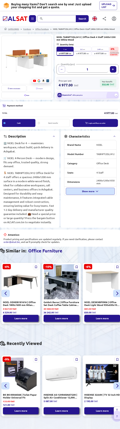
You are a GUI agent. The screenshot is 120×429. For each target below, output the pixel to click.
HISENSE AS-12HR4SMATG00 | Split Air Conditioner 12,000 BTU (60, 396)
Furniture (27, 29)
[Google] (39, 81)
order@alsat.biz (12, 241)
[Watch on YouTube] (34, 81)
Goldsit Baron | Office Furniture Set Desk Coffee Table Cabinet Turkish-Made (61, 303)
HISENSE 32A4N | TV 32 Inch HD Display (102, 396)
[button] (26, 60)
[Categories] (32, 18)
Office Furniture (42, 29)
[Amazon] (43, 81)
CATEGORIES (13, 29)
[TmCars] (48, 81)
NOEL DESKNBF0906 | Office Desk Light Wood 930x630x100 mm (101, 303)
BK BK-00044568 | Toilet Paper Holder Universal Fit (20, 396)
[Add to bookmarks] (36, 267)
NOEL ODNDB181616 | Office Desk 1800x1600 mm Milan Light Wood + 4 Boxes (19, 303)
